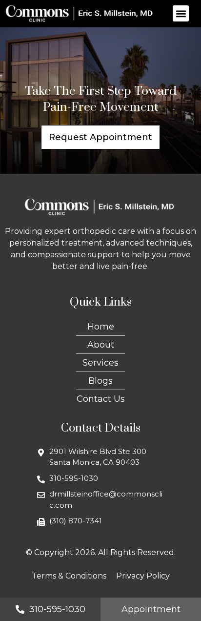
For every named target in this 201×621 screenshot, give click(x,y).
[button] (181, 13)
